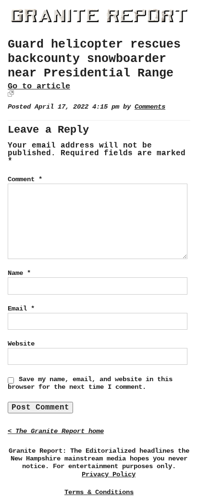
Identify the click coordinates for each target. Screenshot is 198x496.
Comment (25, 179)
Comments (150, 107)
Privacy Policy (109, 474)
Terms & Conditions (99, 492)
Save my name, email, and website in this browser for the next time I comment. (90, 383)
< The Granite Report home (56, 431)
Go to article (39, 86)
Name (19, 273)
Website (21, 343)
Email (21, 308)
